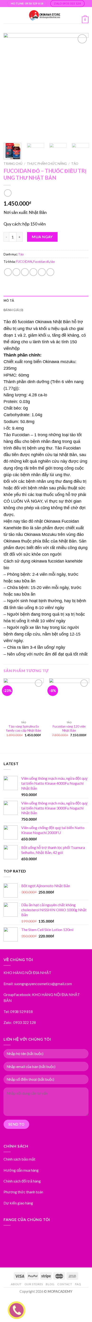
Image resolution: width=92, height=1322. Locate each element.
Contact (64, 1284)
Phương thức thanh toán (23, 1192)
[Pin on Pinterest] (42, 272)
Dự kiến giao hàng (18, 1203)
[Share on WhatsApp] (8, 272)
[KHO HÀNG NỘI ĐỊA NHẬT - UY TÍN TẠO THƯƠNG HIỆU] (45, 15)
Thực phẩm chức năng (47, 163)
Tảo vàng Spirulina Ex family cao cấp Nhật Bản (23, 729)
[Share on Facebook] (16, 272)
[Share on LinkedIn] (50, 272)
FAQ (78, 1284)
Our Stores (34, 1284)
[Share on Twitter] (25, 272)
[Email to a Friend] (33, 272)
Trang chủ (13, 163)
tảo (52, 261)
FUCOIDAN (24, 261)
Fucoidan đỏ (41, 261)
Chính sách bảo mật (19, 1159)
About (16, 1284)
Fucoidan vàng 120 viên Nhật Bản (69, 729)
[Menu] (6, 15)
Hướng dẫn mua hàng (21, 1170)
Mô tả (9, 300)
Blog (50, 1284)
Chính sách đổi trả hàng (22, 1181)
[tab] (46, 300)
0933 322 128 (24, 1022)
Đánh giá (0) (13, 310)
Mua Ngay (42, 236)
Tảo (74, 163)
